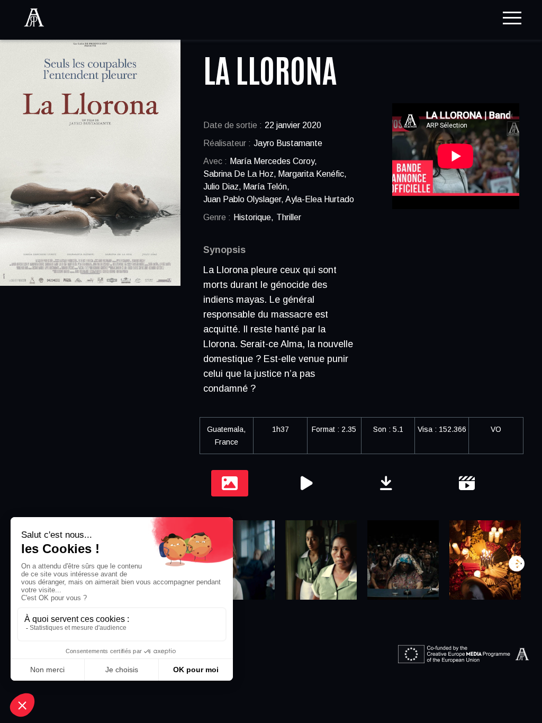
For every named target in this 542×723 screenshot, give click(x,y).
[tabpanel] (361, 563)
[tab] (229, 483)
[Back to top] (526, 680)
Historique (252, 217)
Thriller (288, 217)
